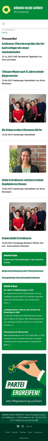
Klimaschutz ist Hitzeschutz (16, 332)
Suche (30, 432)
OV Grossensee (8, 30)
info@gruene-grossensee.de (25, 420)
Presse (5, 33)
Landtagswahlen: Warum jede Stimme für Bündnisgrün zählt (22, 311)
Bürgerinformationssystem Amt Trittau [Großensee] (22, 271)
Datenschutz (24, 438)
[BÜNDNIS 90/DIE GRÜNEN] (6, 9)
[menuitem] (8, 432)
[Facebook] (18, 426)
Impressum (38, 432)
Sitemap (23, 432)
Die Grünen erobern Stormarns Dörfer (22, 130)
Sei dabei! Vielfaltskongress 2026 (19, 290)
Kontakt (15, 432)
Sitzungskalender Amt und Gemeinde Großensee (21, 277)
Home (8, 432)
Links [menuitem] (28, 426)
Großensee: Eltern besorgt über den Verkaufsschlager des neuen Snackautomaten (23, 48)
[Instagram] (22, 426)
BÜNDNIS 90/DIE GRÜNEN (28, 8)
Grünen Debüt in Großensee (16, 238)
